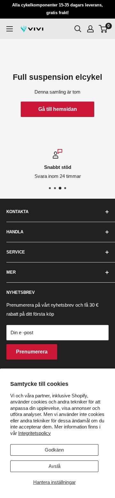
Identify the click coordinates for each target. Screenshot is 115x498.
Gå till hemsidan (57, 109)
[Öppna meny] (9, 28)
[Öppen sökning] (77, 28)
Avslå (54, 466)
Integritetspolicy (34, 433)
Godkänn (54, 449)
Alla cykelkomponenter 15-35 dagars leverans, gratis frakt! (57, 9)
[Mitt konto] (90, 28)
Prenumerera (32, 351)
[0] (103, 29)
